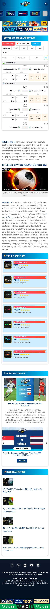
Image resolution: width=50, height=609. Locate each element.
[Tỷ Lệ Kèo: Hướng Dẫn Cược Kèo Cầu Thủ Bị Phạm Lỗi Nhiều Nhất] (8, 504)
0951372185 (31, 572)
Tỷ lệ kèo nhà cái (9, 142)
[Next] (46, 447)
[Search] (46, 4)
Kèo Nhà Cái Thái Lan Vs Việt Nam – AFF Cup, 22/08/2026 (25, 405)
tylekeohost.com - (7, 583)
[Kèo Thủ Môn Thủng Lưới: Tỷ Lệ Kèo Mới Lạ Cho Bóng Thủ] (8, 484)
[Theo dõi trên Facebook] (12, 565)
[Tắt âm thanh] (46, 58)
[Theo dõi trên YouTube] (31, 565)
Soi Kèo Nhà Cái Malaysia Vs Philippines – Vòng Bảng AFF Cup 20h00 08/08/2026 (25, 454)
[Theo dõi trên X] (18, 565)
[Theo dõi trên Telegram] (38, 565)
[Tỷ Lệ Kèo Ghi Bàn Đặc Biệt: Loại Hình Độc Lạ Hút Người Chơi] (8, 523)
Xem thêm (25, 461)
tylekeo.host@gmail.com (15, 572)
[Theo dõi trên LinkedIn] (25, 565)
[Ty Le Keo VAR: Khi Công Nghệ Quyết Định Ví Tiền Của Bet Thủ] (8, 543)
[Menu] (4, 4)
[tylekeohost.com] (25, 4)
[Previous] (3, 447)
